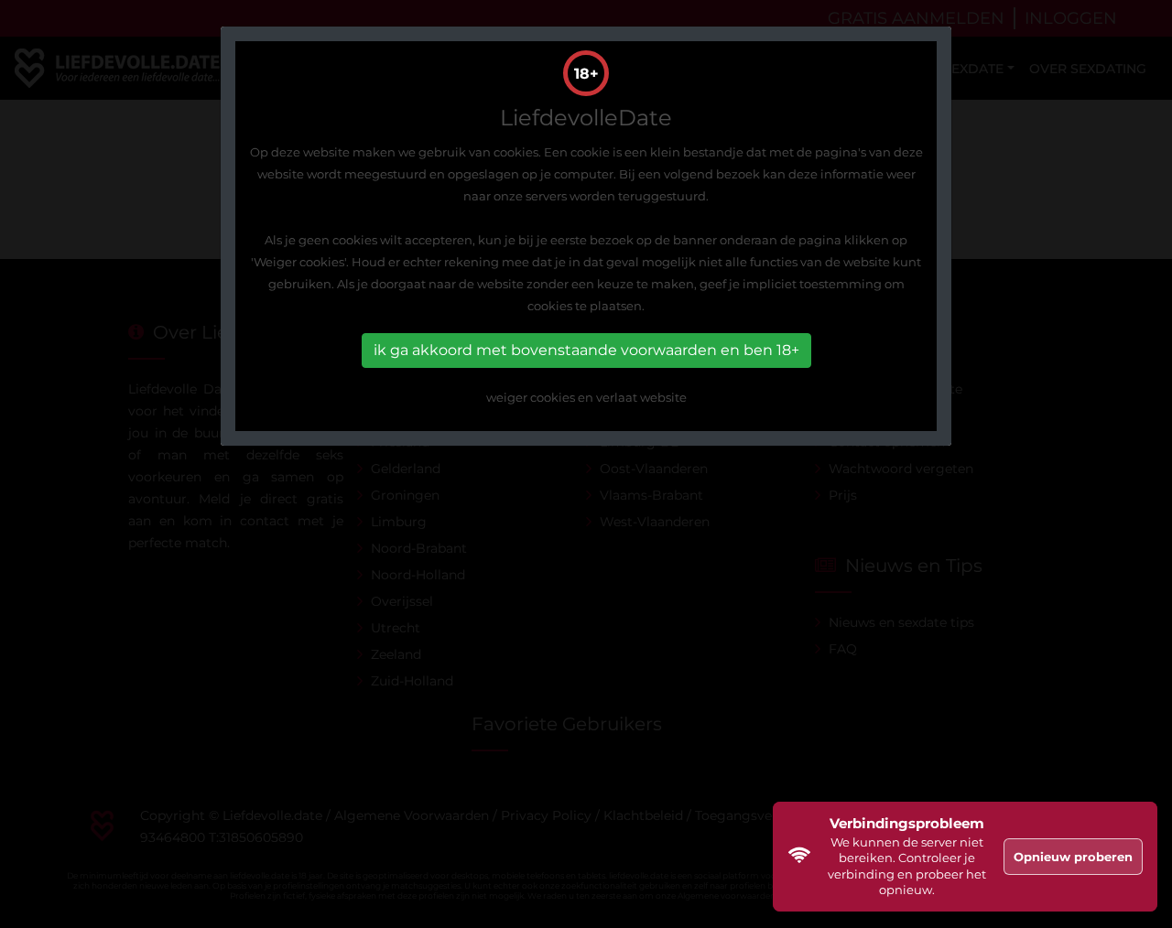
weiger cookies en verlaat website (586, 397)
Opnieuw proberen (1073, 856)
